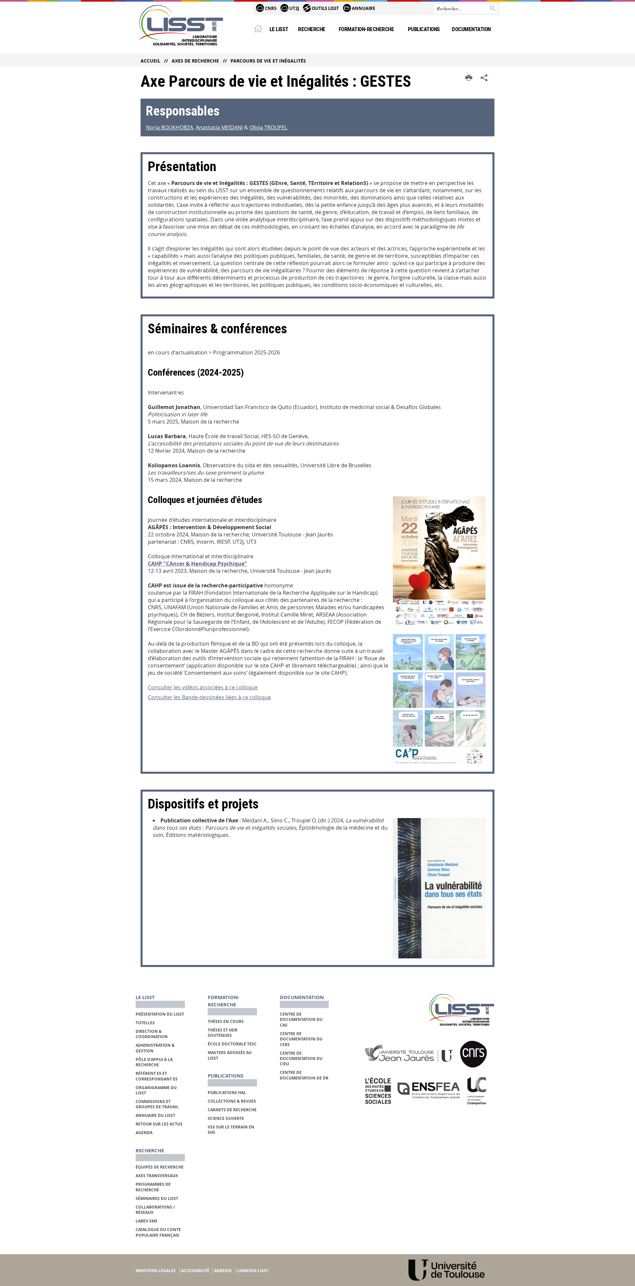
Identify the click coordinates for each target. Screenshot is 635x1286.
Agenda (144, 1132)
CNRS (270, 8)
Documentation (471, 29)
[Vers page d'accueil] (181, 25)
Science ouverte (226, 1118)
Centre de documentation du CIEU (301, 1058)
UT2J (293, 8)
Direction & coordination (152, 1034)
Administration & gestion (155, 1047)
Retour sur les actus (159, 1124)
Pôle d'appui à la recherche (154, 1062)
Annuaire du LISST (155, 1115)
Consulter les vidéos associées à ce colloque (203, 687)
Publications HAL (227, 1092)
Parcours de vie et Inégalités (268, 61)
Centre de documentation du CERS (301, 1039)
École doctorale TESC (232, 1044)
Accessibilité (195, 1270)
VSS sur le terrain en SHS (231, 1129)
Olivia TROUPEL (268, 127)
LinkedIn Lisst (252, 1270)
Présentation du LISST (160, 1014)
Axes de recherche (195, 61)
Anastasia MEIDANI (219, 127)
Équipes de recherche (160, 1167)
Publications (424, 29)
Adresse (223, 1270)
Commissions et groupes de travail (157, 1104)
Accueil (150, 61)
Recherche (311, 29)
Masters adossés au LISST (230, 1055)
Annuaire (363, 8)
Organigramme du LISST (156, 1090)
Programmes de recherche (153, 1186)
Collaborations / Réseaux (155, 1209)
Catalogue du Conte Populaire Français (158, 1232)
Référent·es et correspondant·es (157, 1076)
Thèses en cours (226, 1021)
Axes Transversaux (157, 1175)
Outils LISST (325, 8)
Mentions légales (156, 1270)
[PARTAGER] (484, 78)
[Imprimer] (468, 78)
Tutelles (145, 1023)
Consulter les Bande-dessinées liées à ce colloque (209, 697)
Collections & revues (232, 1101)
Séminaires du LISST (157, 1198)
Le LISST (279, 29)
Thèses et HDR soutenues (222, 1032)
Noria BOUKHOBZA (169, 127)
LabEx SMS (146, 1221)
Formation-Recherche (366, 29)
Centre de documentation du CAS (301, 1019)
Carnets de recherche (232, 1110)
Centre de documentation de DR (304, 1075)
